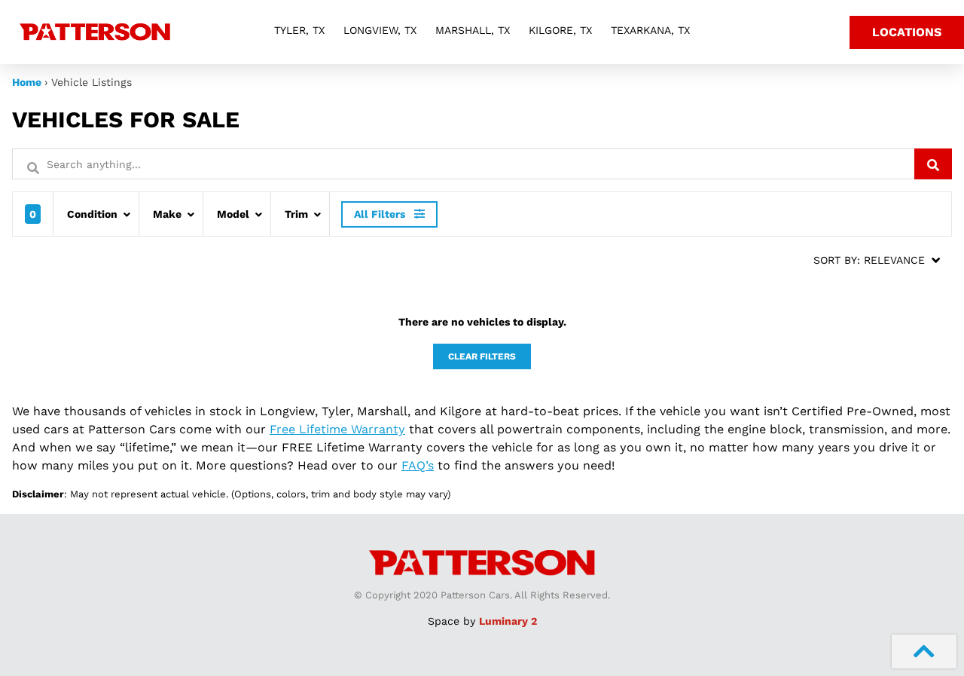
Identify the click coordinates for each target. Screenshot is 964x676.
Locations (906, 32)
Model (233, 214)
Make (167, 214)
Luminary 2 (508, 621)
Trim (296, 214)
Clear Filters (482, 356)
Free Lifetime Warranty (337, 429)
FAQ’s (417, 465)
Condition (92, 214)
